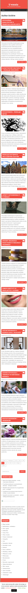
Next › (18, 463)
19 (19, 460)
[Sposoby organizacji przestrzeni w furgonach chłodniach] (14, 255)
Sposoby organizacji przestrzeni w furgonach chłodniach (11, 243)
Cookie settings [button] (22, 588)
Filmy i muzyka (6, 535)
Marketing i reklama (7, 551)
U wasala (13, 4)
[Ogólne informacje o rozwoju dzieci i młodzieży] (14, 343)
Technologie (6, 574)
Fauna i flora (6, 532)
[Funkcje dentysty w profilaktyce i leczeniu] (14, 301)
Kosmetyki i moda (7, 545)
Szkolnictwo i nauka (7, 572)
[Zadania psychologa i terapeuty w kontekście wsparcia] (14, 387)
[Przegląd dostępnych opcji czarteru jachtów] (14, 167)
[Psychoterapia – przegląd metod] (14, 124)
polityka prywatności (11, 588)
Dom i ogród (12, 73)
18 (16, 460)
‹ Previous (10, 460)
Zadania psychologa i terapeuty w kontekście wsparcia (10, 374)
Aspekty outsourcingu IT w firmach (11, 196)
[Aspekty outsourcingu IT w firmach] (14, 208)
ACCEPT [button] (14, 590)
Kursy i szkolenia (6, 549)
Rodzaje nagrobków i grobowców (9, 419)
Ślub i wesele (6, 566)
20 (23, 460)
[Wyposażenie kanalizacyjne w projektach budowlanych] (14, 35)
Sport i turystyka (12, 159)
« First (3, 460)
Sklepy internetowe (7, 564)
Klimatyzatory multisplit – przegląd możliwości (11, 69)
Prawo (4, 560)
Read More (21, 62)
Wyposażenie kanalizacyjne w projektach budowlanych (11, 22)
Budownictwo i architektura (9, 526)
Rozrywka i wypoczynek (8, 562)
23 (10, 463)
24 (14, 463)
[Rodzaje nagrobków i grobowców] (14, 431)
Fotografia (5, 539)
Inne (10, 27)
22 (6, 463)
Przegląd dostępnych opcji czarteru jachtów (10, 155)
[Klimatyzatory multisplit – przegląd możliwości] (14, 81)
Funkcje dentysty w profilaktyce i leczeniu (10, 289)
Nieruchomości (6, 558)
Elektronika (5, 530)
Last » (3, 465)
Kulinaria (5, 547)
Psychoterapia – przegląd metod (11, 113)
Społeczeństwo (6, 568)
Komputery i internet (13, 199)
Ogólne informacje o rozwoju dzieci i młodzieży (11, 331)
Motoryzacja (5, 556)
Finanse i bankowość (7, 537)
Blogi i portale (6, 524)
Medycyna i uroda (13, 116)
